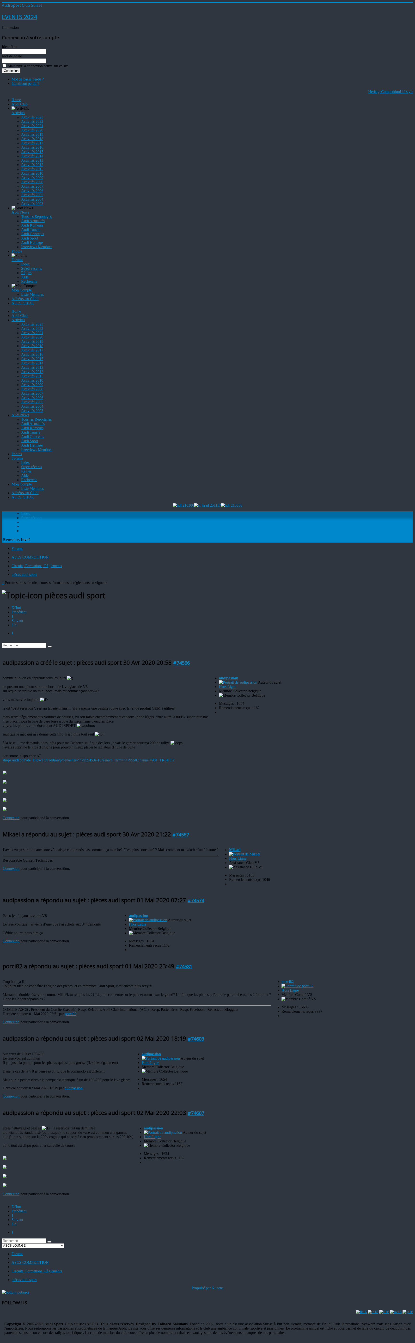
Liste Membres (32, 294)
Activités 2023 (32, 117)
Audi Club (20, 104)
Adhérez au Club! (25, 299)
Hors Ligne (227, 687)
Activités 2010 (32, 173)
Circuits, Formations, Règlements (37, 566)
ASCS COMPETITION (30, 557)
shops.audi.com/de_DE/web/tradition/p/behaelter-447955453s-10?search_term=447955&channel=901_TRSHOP (89, 760)
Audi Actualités (33, 221)
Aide (25, 277)
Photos (17, 251)
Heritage (374, 92)
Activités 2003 (32, 204)
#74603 (196, 1039)
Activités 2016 (32, 147)
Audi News (20, 212)
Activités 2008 (32, 182)
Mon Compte (22, 290)
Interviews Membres (36, 247)
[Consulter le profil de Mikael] (244, 854)
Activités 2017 (32, 143)
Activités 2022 (32, 121)
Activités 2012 (32, 165)
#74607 (196, 1113)
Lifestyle (406, 92)
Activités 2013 (32, 160)
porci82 (70, 1014)
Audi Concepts (32, 234)
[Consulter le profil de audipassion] (238, 682)
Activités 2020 (32, 130)
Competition (390, 92)
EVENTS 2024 (19, 17)
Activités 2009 (32, 178)
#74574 (196, 900)
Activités (18, 113)
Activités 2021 (32, 126)
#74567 (180, 834)
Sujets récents (31, 268)
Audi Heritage (32, 242)
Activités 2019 (32, 134)
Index (25, 264)
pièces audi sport (24, 574)
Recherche (29, 281)
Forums (17, 260)
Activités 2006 (32, 191)
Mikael (234, 850)
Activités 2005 (32, 195)
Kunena (218, 1288)
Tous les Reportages (36, 217)
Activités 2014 (32, 156)
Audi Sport (29, 238)
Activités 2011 (32, 169)
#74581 (184, 966)
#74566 (181, 663)
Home (16, 100)
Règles (26, 273)
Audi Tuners (30, 229)
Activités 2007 (32, 186)
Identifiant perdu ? (25, 83)
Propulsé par (202, 1288)
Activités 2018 (32, 139)
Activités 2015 (32, 152)
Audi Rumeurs (32, 225)
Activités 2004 (32, 199)
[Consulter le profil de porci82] (297, 986)
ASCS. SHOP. (23, 303)
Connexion (11, 818)
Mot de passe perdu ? (28, 79)
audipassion (228, 678)
